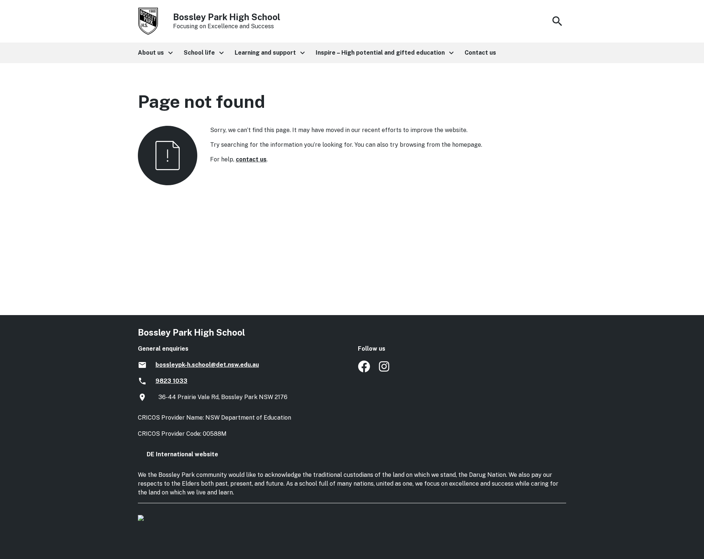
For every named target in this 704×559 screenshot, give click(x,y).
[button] (155, 53)
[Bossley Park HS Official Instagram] (385, 370)
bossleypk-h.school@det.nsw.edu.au (207, 364)
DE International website (182, 454)
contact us (251, 159)
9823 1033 (171, 380)
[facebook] (364, 370)
